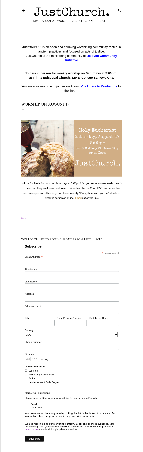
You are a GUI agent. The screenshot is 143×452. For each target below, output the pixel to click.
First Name (31, 269)
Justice (77, 21)
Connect (91, 21)
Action (32, 378)
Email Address (34, 257)
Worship (63, 21)
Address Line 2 (33, 306)
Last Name (31, 281)
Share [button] (24, 218)
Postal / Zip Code (98, 318)
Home (36, 21)
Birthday (29, 354)
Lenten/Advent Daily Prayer (44, 382)
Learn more (31, 429)
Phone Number (33, 342)
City (27, 318)
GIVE (103, 21)
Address (29, 293)
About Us (48, 21)
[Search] (120, 9)
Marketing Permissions (37, 392)
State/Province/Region (69, 318)
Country (29, 330)
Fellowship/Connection (41, 374)
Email (78, 197)
